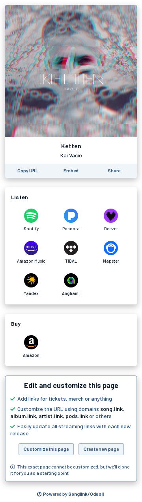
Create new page (101, 449)
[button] (71, 428)
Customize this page (46, 449)
